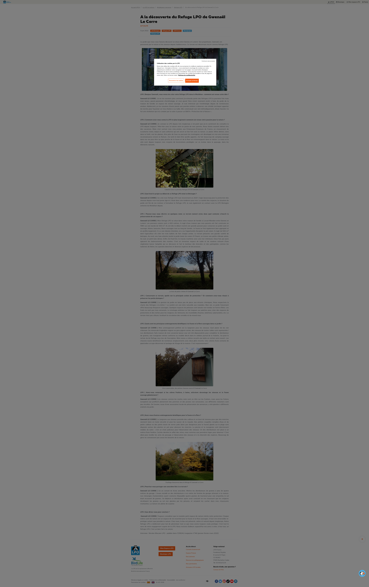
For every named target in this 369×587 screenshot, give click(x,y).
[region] (185, 72)
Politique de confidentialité (186, 75)
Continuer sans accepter (208, 61)
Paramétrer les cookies (176, 80)
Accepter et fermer (192, 80)
